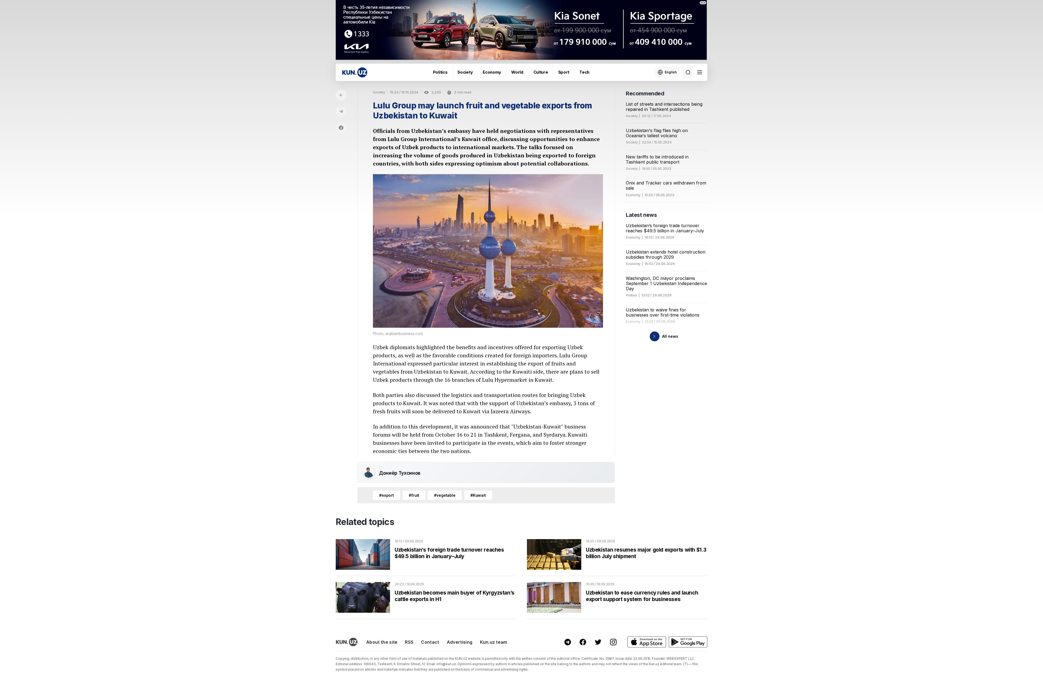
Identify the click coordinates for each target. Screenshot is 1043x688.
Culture (540, 72)
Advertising (460, 642)
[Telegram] (341, 111)
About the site (381, 642)
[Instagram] (613, 642)
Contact (430, 642)
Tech (584, 72)
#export (386, 495)
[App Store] (646, 642)
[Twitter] (598, 642)
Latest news (641, 215)
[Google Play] (688, 642)
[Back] (341, 95)
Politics (440, 72)
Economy (492, 72)
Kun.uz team (493, 642)
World (517, 72)
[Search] (688, 72)
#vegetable (444, 495)
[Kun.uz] (354, 72)
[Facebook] (341, 127)
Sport (564, 72)
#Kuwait (478, 495)
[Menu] (699, 72)
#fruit (414, 495)
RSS (409, 642)
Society (465, 72)
